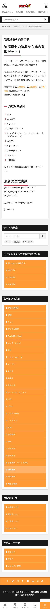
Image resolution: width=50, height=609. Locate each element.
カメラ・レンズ (14, 343)
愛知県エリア (13, 514)
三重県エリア (13, 521)
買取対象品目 (13, 308)
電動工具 (17, 242)
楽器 (10, 399)
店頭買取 (21, 87)
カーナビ (11, 364)
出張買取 (33, 87)
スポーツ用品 (13, 413)
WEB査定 (25, 607)
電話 (35, 607)
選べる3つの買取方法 (16, 263)
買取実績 (41, 12)
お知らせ (11, 552)
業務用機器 (12, 484)
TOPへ (45, 607)
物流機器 (11, 469)
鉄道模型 (11, 448)
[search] (45, 19)
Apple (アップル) (15, 336)
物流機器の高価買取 (34, 26)
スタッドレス (27, 242)
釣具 (10, 441)
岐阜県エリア (13, 507)
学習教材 (11, 455)
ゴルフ (10, 406)
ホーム (5, 607)
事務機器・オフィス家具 (18, 462)
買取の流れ (30, 12)
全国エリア (12, 528)
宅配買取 (11, 284)
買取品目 (19, 12)
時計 (10, 350)
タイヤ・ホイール (15, 357)
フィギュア (12, 420)
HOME (7, 26)
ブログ (10, 559)
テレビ (10, 322)
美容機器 (11, 434)
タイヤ (8, 242)
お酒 (10, 427)
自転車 (10, 371)
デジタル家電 (13, 329)
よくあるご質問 (14, 566)
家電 (10, 315)
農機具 (10, 378)
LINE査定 (15, 607)
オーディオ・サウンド (17, 392)
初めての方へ (7, 12)
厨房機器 (11, 476)
